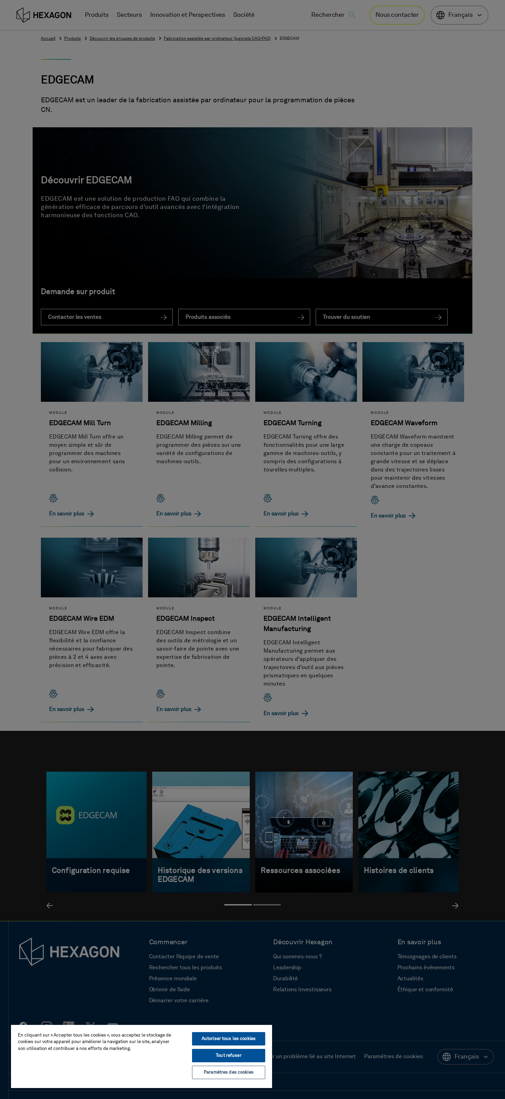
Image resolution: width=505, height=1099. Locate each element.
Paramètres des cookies (229, 1072)
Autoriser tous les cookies (229, 1039)
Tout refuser (229, 1055)
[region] (141, 1056)
